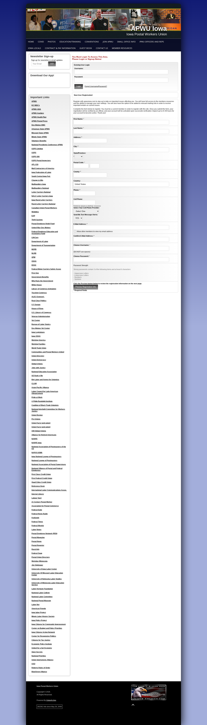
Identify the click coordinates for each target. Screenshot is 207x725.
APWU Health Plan (39, 117)
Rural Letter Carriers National (43, 204)
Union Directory (38, 356)
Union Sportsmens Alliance (42, 660)
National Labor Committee (42, 597)
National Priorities (39, 656)
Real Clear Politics (39, 301)
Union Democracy (39, 360)
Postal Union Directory (41, 557)
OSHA (34, 261)
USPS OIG (36, 157)
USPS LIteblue (37, 149)
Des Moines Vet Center (41, 328)
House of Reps (37, 309)
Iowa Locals (34, 48)
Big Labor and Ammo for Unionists (45, 380)
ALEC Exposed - (38, 297)
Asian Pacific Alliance (40, 388)
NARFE (34, 439)
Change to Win (37, 180)
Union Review (37, 415)
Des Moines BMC (38, 125)
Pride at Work (37, 397)
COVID (41, 41)
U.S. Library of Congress (41, 313)
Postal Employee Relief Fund (43, 224)
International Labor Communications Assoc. (49, 490)
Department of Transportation (43, 245)
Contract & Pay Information (60, 48)
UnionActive (51, 700)
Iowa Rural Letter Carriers (42, 200)
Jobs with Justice (38, 368)
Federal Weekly (38, 526)
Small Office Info (126, 41)
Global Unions (37, 364)
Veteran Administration (41, 316)
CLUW (34, 384)
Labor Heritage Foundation (42, 589)
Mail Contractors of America (43, 168)
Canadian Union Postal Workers (44, 208)
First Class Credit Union (41, 474)
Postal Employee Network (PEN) (44, 534)
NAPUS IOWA (37, 453)
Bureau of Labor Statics (41, 324)
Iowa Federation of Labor (41, 172)
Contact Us (102, 48)
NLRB (34, 253)
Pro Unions (36, 419)
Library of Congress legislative (44, 289)
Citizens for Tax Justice (41, 640)
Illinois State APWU (39, 137)
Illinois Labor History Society (43, 616)
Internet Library (38, 494)
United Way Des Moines (41, 228)
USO (33, 664)
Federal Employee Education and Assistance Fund (45, 233)
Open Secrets (37, 652)
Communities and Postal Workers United (48, 352)
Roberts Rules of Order (41, 668)
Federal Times (37, 522)
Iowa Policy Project (39, 620)
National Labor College (41, 593)
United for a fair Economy (42, 648)
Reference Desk (38, 486)
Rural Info (35, 549)
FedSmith (35, 518)
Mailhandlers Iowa (39, 184)
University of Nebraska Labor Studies (47, 579)
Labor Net (35, 605)
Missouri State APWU (40, 133)
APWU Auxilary (38, 113)
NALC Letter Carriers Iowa (42, 196)
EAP (33, 216)
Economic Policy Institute (42, 644)
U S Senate (36, 305)
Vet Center (36, 320)
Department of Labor (40, 241)
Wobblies (35, 212)
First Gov (35, 273)
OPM (33, 257)
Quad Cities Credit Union (41, 482)
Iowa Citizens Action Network (43, 632)
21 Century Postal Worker (42, 502)
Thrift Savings (37, 220)
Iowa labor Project (39, 612)
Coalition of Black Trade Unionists (45, 405)
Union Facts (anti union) (41, 423)
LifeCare (35, 238)
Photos (52, 41)
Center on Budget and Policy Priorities (47, 628)
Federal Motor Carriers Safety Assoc (46, 269)
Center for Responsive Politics (44, 636)
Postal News (37, 541)
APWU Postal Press (39, 121)
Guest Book (86, 48)
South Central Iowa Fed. (41, 176)
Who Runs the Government (42, 281)
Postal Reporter (38, 545)
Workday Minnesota (39, 561)
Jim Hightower (37, 565)
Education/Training (70, 41)
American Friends (39, 609)
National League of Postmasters (44, 461)
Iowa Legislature (38, 332)
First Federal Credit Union (42, 478)
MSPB (34, 249)
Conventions (92, 41)
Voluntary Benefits (39, 141)
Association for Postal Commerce (45, 506)
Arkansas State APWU (41, 129)
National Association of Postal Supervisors (49, 464)
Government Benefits (40, 277)
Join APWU (108, 41)
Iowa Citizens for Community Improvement (49, 624)
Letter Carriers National (41, 192)
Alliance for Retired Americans (44, 435)
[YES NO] (78, 218)
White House (37, 285)
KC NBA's (36, 105)
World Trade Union (39, 348)
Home (31, 41)
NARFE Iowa (37, 443)
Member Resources (122, 48)
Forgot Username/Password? (96, 86)
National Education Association (44, 372)
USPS (34, 153)
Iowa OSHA (36, 336)
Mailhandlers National (40, 188)
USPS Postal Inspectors (41, 161)
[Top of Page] (133, 705)
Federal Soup (37, 553)
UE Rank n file (37, 376)
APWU (34, 101)
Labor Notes (36, 530)
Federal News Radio (40, 514)
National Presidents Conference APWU (47, 145)
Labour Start (37, 498)
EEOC (34, 265)
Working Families (38, 344)
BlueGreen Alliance (39, 672)
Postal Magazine (38, 537)
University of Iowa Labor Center (44, 569)
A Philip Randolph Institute (42, 401)
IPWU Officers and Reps (152, 41)
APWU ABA (36, 109)
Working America (38, 340)
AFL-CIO (35, 164)
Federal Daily (37, 510)
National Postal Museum (41, 601)
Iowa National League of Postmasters (46, 457)
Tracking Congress (39, 293)
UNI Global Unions (39, 431)
